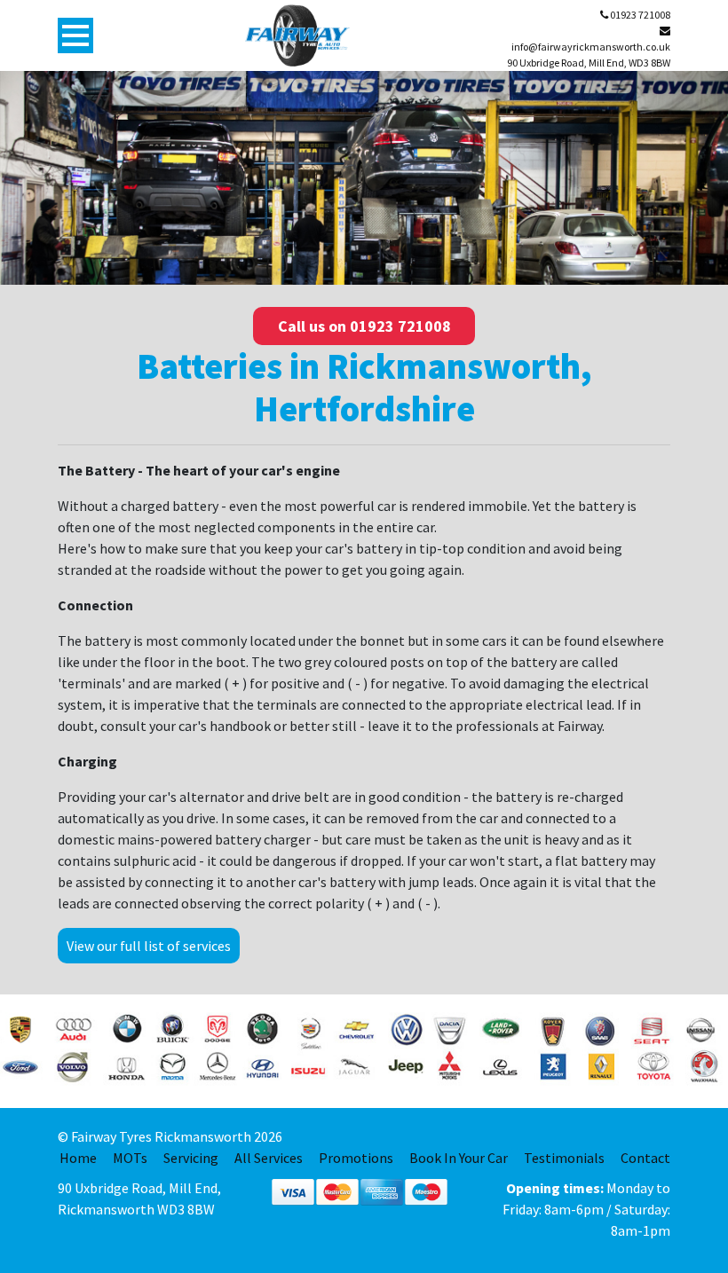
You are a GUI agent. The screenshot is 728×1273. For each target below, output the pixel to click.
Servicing (190, 1158)
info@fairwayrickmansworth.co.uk (590, 46)
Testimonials (564, 1158)
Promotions (356, 1158)
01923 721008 (639, 14)
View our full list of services (149, 946)
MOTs (130, 1158)
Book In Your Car (458, 1158)
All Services (268, 1158)
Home (78, 1158)
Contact (645, 1158)
